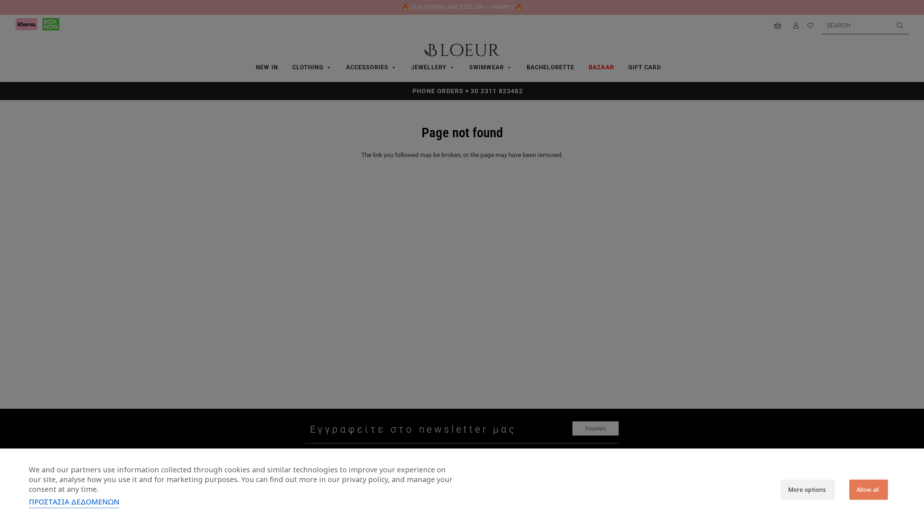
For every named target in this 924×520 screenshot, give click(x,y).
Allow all (868, 490)
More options (807, 490)
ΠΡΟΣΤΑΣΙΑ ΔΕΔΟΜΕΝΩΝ (74, 502)
